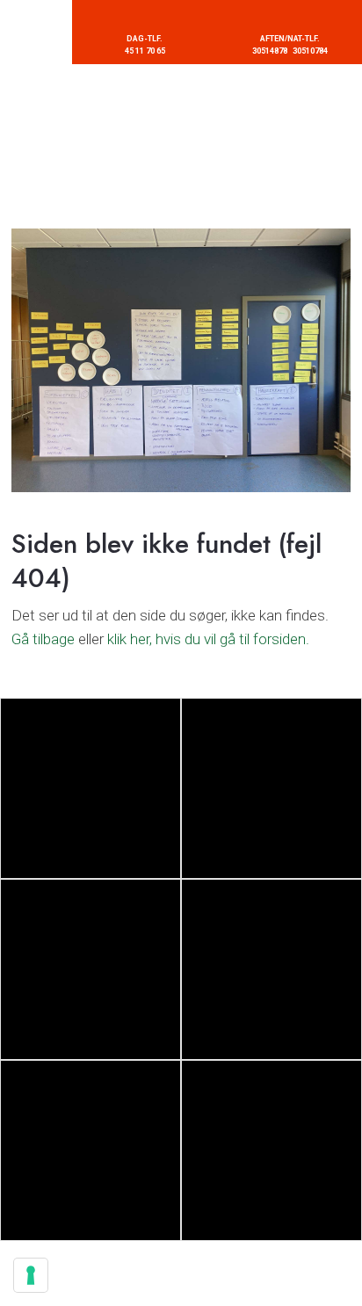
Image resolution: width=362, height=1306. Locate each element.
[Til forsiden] (181, 146)
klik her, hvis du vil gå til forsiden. (208, 639)
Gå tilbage (43, 639)
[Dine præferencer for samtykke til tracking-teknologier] (30, 1275)
